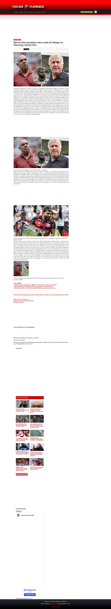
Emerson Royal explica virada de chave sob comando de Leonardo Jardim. (33, 286)
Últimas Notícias (23, 12)
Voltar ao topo (56, 606)
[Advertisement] (73, 7)
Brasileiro (18, 511)
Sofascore (30, 598)
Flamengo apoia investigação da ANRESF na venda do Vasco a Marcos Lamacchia (35, 285)
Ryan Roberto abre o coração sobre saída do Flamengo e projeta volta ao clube (34, 288)
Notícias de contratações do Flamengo (24, 300)
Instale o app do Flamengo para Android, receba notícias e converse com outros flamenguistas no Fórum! (41, 295)
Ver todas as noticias (22, 474)
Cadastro (37, 12)
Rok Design (54, 603)
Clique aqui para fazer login (86, 12)
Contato (43, 12)
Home (16, 12)
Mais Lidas (31, 12)
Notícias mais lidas (18, 302)
